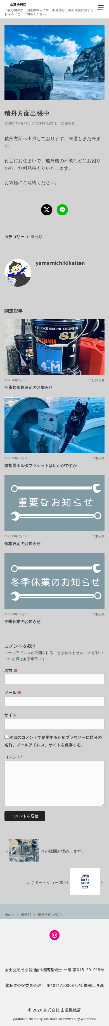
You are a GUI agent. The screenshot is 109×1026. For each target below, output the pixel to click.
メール (12, 692)
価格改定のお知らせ (22, 543)
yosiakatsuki (53, 1019)
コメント (13, 756)
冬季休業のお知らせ (22, 621)
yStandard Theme (26, 1019)
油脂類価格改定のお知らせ (28, 387)
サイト (10, 714)
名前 (10, 670)
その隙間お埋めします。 (63, 851)
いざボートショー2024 (47, 882)
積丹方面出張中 (50, 914)
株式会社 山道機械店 (62, 1010)
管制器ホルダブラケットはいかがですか (40, 465)
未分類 (70, 123)
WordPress (88, 1019)
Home (9, 914)
